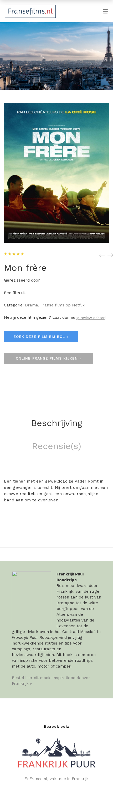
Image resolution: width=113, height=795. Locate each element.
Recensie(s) (56, 446)
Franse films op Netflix (62, 305)
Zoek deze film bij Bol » (41, 336)
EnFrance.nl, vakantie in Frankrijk (56, 778)
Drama (31, 305)
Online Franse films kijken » (48, 358)
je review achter (90, 318)
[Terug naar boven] (98, 780)
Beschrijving (56, 423)
